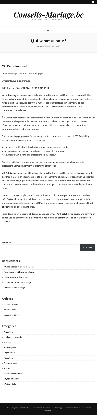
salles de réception (34, 147)
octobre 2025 (10, 309)
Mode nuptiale (10, 347)
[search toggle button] (93, 2)
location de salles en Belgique (44, 99)
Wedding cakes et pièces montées (19, 267)
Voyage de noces (11, 379)
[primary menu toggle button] (48, 30)
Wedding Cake (10, 384)
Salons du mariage (12, 363)
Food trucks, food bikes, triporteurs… (19, 272)
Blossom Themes (73, 408)
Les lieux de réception (13, 337)
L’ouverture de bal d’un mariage (17, 282)
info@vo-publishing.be (19, 80)
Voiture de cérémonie (13, 373)
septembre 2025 (11, 315)
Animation (8, 332)
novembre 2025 (11, 304)
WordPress (48, 410)
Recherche (6, 242)
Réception (8, 358)
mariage (60, 151)
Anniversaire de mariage (14, 287)
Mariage (7, 342)
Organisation (9, 353)
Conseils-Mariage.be (48, 14)
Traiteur (7, 368)
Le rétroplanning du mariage (16, 277)
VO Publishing (9, 95)
